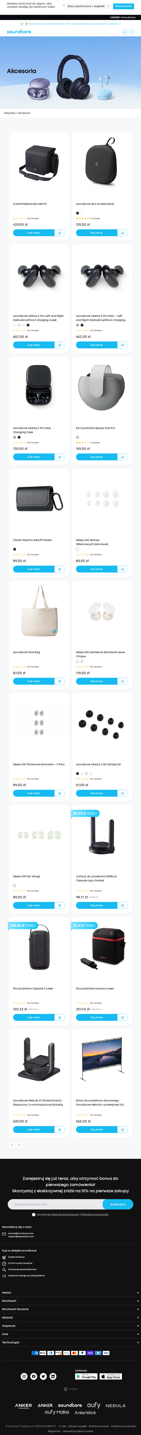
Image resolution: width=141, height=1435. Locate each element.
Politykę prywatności (94, 1214)
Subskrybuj (118, 1204)
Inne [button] (5, 1334)
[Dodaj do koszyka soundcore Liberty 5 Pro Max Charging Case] (59, 456)
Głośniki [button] (7, 1317)
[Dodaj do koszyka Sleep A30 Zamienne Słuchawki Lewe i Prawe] (122, 681)
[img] (35, 1353)
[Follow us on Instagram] (24, 1376)
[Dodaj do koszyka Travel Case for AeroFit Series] (59, 569)
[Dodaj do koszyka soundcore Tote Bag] (59, 681)
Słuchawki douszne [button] (15, 1309)
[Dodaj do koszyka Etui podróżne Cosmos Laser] (122, 1017)
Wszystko (9, 113)
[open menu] (131, 32)
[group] (39, 224)
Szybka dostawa (16, 1257)
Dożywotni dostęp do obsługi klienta (26, 1275)
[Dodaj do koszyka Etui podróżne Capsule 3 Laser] (59, 1017)
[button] (64, 5)
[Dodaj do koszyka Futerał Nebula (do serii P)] (59, 232)
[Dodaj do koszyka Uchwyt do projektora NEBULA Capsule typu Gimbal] (122, 905)
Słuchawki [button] (9, 1301)
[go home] (19, 31)
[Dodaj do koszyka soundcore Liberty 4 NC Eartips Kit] (122, 793)
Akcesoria (24, 113)
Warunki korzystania (64, 1214)
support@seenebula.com (21, 1236)
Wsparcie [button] (8, 1326)
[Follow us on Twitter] (43, 1376)
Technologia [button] (10, 1342)
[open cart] (124, 32)
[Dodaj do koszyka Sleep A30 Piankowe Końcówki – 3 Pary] (59, 793)
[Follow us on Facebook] (33, 1376)
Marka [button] (6, 1292)
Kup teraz (34, 232)
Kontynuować (123, 6)
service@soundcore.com (20, 1233)
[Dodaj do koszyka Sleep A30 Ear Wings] (59, 905)
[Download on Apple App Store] (111, 1376)
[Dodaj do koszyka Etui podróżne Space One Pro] (122, 456)
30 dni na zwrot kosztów (20, 1263)
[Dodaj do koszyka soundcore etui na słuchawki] (122, 232)
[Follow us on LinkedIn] (53, 1376)
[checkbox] (33, 1214)
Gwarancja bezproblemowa (22, 1269)
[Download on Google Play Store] (86, 1376)
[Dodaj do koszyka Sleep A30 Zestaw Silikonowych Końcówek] (122, 569)
